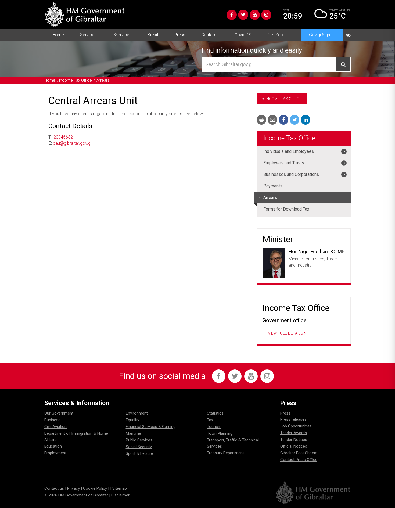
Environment (137, 413)
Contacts (209, 34)
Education (53, 446)
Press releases (293, 419)
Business (52, 420)
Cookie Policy (95, 488)
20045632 (63, 137)
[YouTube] (255, 15)
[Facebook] (232, 15)
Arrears (103, 80)
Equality (132, 420)
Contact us (54, 488)
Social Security (139, 446)
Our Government (58, 413)
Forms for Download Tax (286, 209)
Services (88, 34)
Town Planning (219, 433)
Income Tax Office (75, 80)
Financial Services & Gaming (150, 426)
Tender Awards (293, 432)
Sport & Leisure (139, 453)
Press (179, 34)
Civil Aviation (55, 426)
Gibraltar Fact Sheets (298, 453)
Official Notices (293, 446)
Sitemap (119, 488)
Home (58, 34)
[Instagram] (266, 15)
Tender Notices (293, 439)
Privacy (73, 488)
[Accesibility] (348, 35)
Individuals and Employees (288, 151)
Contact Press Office (298, 459)
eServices (122, 34)
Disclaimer (120, 495)
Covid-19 (243, 34)
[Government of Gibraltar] (84, 14)
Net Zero (276, 34)
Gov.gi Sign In (322, 34)
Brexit (153, 34)
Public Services (139, 440)
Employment (55, 453)
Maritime (133, 433)
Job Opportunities (296, 426)
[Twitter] (243, 15)
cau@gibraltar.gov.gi (72, 143)
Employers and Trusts (283, 162)
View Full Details (286, 333)
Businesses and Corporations (291, 174)
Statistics (215, 413)
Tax (210, 420)
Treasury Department (225, 453)
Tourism (214, 426)
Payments (272, 185)
